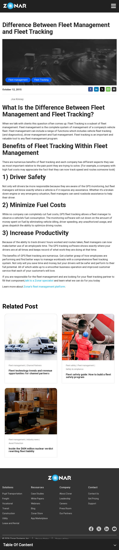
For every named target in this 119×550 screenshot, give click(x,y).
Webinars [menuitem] (35, 503)
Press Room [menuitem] (65, 508)
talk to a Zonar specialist (39, 280)
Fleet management (18, 79)
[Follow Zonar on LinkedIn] (106, 529)
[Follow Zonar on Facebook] (91, 529)
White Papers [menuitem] (37, 498)
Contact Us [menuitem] (93, 493)
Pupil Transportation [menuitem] (12, 493)
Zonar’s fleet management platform (44, 286)
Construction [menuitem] (8, 513)
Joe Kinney (17, 99)
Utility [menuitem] (5, 518)
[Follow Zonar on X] (99, 529)
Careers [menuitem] (63, 503)
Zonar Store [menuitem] (37, 513)
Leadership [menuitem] (65, 498)
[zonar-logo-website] (14, 6)
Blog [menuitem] (33, 508)
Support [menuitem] (92, 503)
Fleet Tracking (41, 79)
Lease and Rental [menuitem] (10, 523)
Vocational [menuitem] (7, 503)
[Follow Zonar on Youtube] (114, 529)
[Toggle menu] (113, 5)
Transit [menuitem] (5, 508)
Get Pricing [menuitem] (93, 498)
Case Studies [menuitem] (37, 493)
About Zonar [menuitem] (66, 493)
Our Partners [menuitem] (66, 513)
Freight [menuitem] (5, 498)
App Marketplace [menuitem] (39, 518)
